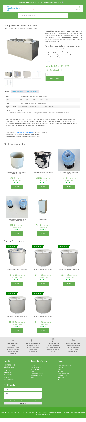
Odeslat (23, 403)
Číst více (47, 61)
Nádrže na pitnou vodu (63, 373)
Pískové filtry (61, 371)
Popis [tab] (7, 91)
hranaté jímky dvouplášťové (24, 132)
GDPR (32, 377)
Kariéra (40, 9)
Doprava (33, 371)
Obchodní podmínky (47, 9)
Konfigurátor (34, 9)
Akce (28, 9)
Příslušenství (61, 377)
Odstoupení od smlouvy (37, 375)
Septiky (59, 369)
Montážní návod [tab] (32, 91)
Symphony (46, 414)
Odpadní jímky (13, 28)
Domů (5, 28)
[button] (38, 32)
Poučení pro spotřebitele (37, 373)
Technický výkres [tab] (18, 91)
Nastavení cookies (55, 412)
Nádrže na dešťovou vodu (64, 365)
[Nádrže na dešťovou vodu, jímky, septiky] (13, 8)
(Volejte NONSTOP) (49, 2)
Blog (55, 9)
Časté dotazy (23, 9)
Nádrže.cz (17, 412)
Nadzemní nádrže (62, 375)
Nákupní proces (35, 369)
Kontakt (59, 9)
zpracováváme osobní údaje (29, 401)
